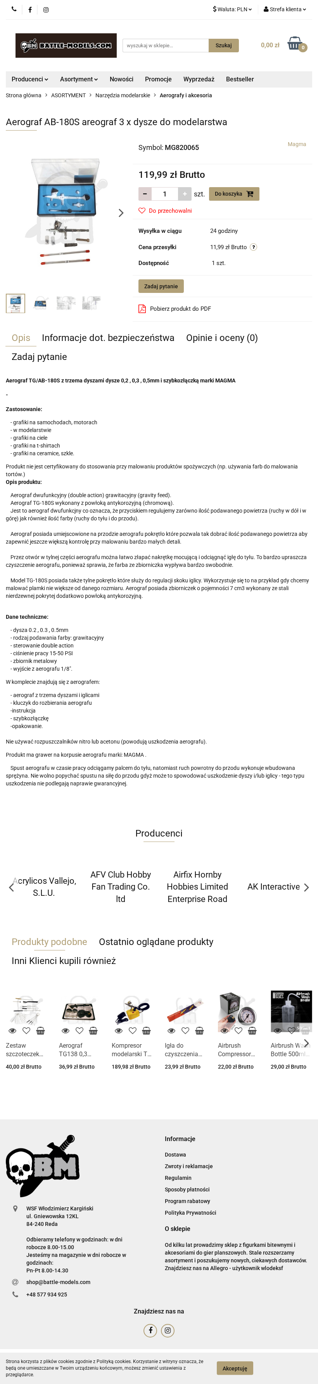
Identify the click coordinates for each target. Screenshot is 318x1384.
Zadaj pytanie (161, 286)
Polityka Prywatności (190, 1213)
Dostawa (175, 1155)
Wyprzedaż (198, 79)
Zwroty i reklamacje (189, 1166)
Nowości (121, 79)
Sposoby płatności (187, 1189)
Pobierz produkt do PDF (180, 308)
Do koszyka (229, 194)
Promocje (158, 79)
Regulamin (178, 1178)
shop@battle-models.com (58, 1282)
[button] (180, 1139)
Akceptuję (235, 1368)
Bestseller (240, 79)
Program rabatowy (187, 1201)
